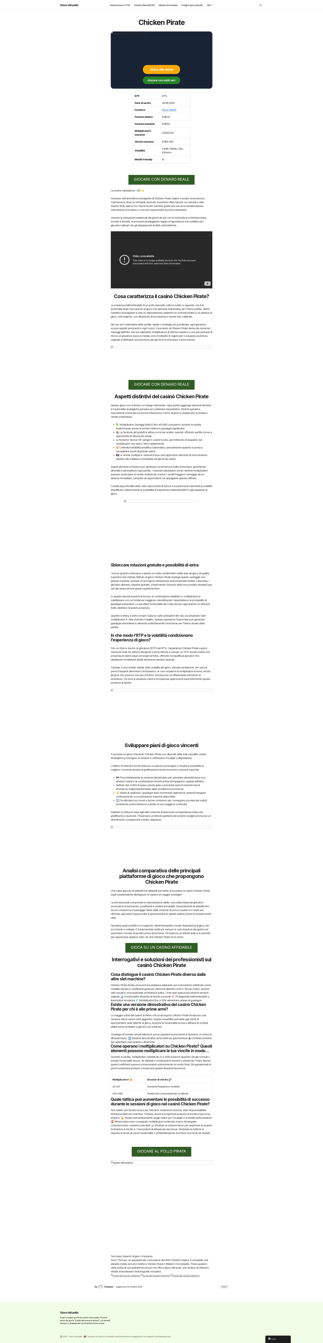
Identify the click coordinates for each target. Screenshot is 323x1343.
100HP (224, 1287)
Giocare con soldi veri (162, 80)
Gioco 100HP (169, 109)
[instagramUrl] (126, 1275)
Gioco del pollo (69, 5)
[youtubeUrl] (155, 1275)
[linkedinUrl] (185, 1275)
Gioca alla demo (161, 69)
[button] (260, 5)
